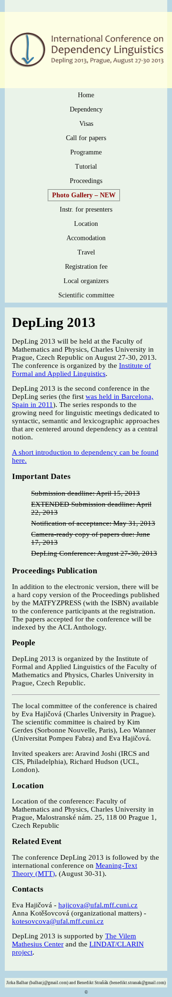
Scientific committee (86, 295)
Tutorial (86, 166)
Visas (86, 123)
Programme (86, 152)
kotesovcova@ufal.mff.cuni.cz (58, 921)
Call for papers (86, 138)
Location (86, 223)
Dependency (86, 109)
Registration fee (86, 266)
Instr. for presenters (86, 209)
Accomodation (86, 238)
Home (86, 95)
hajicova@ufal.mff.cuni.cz (98, 905)
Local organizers (86, 281)
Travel (86, 252)
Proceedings (86, 180)
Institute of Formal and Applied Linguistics (81, 369)
